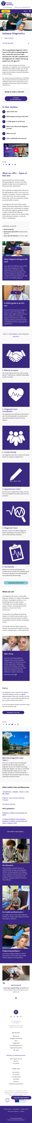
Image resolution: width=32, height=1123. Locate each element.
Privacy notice (7, 1109)
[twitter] (6, 724)
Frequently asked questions (16, 1083)
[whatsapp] (12, 164)
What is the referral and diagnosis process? (17, 127)
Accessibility (16, 1109)
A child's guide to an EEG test (15, 121)
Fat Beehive (22, 1120)
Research (16, 1061)
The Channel (6, 7)
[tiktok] (15, 164)
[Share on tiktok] (11, 1017)
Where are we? (11, 133)
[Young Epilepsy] (7, 3)
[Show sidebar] (28, 43)
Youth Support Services (16, 1059)
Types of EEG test (11, 111)
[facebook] (3, 164)
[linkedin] (6, 164)
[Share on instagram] (21, 1017)
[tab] (7, 38)
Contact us (16, 1081)
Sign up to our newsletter (21, 7)
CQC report (16, 1050)
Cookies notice (24, 1109)
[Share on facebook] (14, 1017)
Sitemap (22, 1111)
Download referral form (16, 583)
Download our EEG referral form (16, 98)
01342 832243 (16, 1022)
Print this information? (21, 1098)
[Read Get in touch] (16, 998)
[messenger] (9, 164)
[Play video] (16, 248)
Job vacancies (16, 1072)
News (16, 1040)
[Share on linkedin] (18, 1017)
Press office (16, 1079)
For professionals (16, 1077)
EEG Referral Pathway (8, 804)
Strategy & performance (16, 1038)
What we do (16, 1036)
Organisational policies (16, 1047)
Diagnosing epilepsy (10, 951)
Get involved (16, 1074)
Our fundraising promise (16, 1045)
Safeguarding (16, 1043)
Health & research (9, 38)
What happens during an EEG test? (17, 116)
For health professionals (12, 912)
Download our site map (13, 712)
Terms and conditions (13, 1111)
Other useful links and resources (16, 138)
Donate (6, 11)
